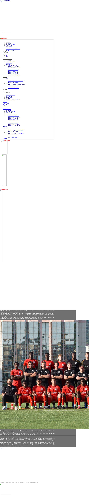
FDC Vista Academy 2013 (13, 72)
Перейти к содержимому (5, 0)
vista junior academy (10, 50)
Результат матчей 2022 (13, 82)
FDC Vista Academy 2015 (13, 70)
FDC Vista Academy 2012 (13, 73)
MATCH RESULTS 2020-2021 (13, 88)
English (5, 38)
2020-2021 (8, 83)
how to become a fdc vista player (13, 49)
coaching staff (9, 45)
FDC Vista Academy (7, 59)
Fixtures (5, 51)
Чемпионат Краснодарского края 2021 (16, 84)
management (8, 43)
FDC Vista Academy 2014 (13, 71)
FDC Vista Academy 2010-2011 (14, 125)
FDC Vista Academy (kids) (13, 66)
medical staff (9, 46)
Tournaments (6, 52)
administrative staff (10, 44)
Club (4, 40)
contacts (5, 89)
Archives (5, 77)
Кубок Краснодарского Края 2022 (15, 81)
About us (8, 92)
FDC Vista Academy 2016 (13, 118)
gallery (5, 53)
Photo (7, 55)
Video (7, 56)
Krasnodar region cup (13, 85)
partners (8, 98)
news (4, 57)
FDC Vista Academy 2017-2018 (14, 67)
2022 (7, 78)
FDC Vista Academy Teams (11, 65)
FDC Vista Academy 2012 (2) (13, 74)
